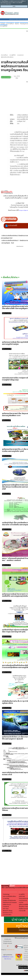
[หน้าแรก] (3, 23)
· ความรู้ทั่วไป (21, 894)
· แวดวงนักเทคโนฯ (6, 915)
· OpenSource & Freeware (9, 902)
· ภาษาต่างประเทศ (22, 900)
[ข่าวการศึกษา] (10, 23)
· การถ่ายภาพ (5, 907)
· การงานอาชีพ (21, 911)
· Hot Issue (5, 909)
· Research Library (7, 911)
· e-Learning (5, 898)
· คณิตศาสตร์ (21, 896)
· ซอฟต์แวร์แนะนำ (6, 904)
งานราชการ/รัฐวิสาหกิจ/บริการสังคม (12, 56)
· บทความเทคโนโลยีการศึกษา (9, 896)
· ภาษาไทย (20, 902)
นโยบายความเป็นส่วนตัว (6, 4)
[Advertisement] (14, 261)
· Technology (5, 894)
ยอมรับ (14, 6)
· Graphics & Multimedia (9, 900)
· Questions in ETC (7, 913)
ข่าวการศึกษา (4, 55)
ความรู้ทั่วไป (13, 55)
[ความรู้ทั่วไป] (3, 25)
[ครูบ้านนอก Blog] (17, 23)
